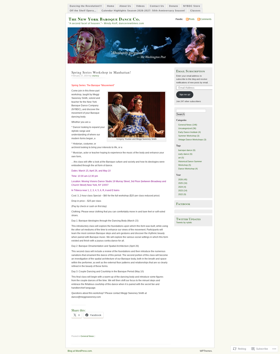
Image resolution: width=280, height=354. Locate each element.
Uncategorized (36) (187, 128)
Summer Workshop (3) (188, 136)
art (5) (181, 157)
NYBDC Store (191, 6)
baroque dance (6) (186, 150)
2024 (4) (182, 187)
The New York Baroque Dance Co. (104, 19)
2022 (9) (182, 194)
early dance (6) (185, 154)
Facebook (183, 204)
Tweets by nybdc (184, 222)
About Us (125, 6)
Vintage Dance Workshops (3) (192, 139)
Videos (140, 6)
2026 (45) (182, 179)
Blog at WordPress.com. (80, 351)
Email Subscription (190, 71)
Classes (195, 10)
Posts (191, 19)
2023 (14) (182, 190)
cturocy (95, 76)
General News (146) (187, 125)
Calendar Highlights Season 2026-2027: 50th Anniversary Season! (143, 10)
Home (110, 6)
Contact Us (157, 6)
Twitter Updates (188, 219)
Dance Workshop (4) (188, 168)
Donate (173, 6)
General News (87, 336)
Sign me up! (184, 94)
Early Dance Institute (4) (189, 132)
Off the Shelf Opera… (83, 10)
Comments (205, 19)
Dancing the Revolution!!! (86, 6)
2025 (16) (182, 183)
